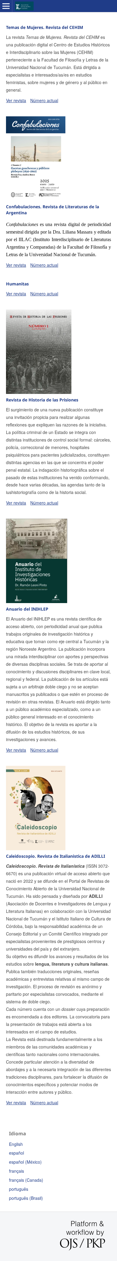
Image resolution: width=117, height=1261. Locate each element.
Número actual (44, 100)
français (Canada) (26, 1180)
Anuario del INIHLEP (27, 609)
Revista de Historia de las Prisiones (42, 400)
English (16, 1144)
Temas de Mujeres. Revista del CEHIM (44, 27)
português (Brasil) (26, 1198)
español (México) (25, 1162)
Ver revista (16, 100)
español (16, 1153)
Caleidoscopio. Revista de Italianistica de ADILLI (55, 856)
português (18, 1189)
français (16, 1171)
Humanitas (17, 284)
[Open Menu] (6, 6)
